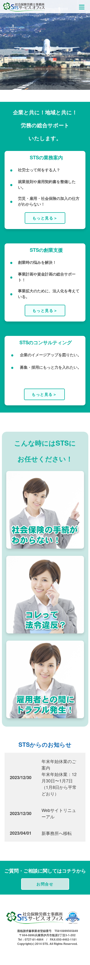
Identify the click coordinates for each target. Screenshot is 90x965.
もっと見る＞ (45, 218)
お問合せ (44, 884)
